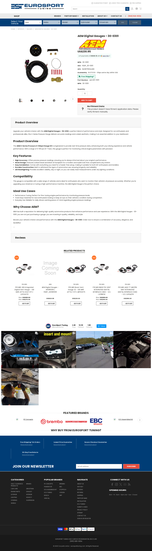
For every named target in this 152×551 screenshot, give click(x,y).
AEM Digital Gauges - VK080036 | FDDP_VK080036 (50, 289)
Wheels (13, 503)
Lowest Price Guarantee (120, 3)
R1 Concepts (48, 484)
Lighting (14, 497)
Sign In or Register (84, 518)
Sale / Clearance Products (17, 485)
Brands (57, 16)
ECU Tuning (81, 504)
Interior (29, 494)
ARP (60, 495)
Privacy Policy (82, 510)
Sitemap (80, 513)
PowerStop (48, 487)
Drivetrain (30, 489)
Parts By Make (82, 498)
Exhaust (29, 491)
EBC (60, 487)
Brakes (28, 484)
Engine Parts (15, 491)
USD (117, 501)
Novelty (29, 497)
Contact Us (116, 16)
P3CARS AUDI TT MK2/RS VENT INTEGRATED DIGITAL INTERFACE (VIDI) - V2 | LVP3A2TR (127, 290)
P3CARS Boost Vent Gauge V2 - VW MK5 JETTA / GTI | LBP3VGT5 (76, 289)
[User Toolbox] (132, 8)
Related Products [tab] (74, 250)
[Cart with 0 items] (140, 8)
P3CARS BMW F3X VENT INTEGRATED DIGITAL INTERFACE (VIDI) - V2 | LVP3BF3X (102, 290)
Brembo (62, 484)
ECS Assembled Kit (50, 489)
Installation (88, 16)
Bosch (46, 495)
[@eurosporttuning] (48, 326)
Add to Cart (25, 303)
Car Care (14, 489)
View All (47, 498)
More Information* (60, 445)
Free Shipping (136, 3)
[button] (137, 8)
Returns (80, 492)
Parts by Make (70, 16)
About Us (101, 16)
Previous (12, 99)
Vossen (62, 492)
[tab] (76, 122)
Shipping (80, 495)
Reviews (80, 489)
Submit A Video (82, 507)
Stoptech (62, 489)
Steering (14, 500)
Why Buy (80, 487)
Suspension (30, 500)
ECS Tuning (48, 492)
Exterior (14, 494)
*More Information (26, 445)
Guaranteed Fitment (101, 3)
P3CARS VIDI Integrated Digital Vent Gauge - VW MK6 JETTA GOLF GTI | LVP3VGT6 (24, 290)
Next (73, 99)
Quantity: (81, 89)
